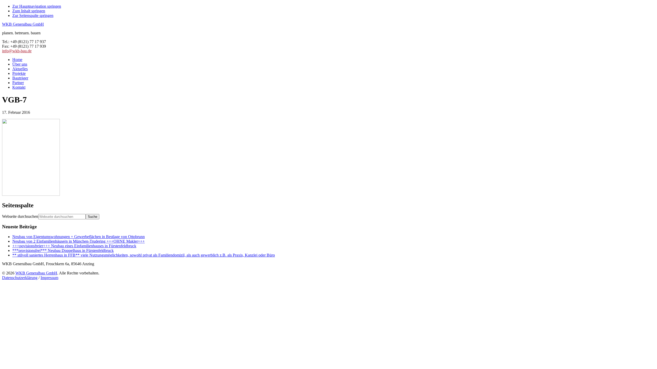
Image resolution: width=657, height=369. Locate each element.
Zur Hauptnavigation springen (36, 6)
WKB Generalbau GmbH (23, 24)
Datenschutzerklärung (19, 277)
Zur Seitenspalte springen (32, 15)
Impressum (49, 277)
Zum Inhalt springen (28, 11)
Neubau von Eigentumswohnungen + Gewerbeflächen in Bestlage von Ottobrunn (78, 236)
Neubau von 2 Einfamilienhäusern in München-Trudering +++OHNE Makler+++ (78, 241)
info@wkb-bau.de (17, 51)
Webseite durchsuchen (20, 216)
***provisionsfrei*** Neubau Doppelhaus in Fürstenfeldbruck (63, 250)
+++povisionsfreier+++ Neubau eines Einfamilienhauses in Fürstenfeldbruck (74, 246)
